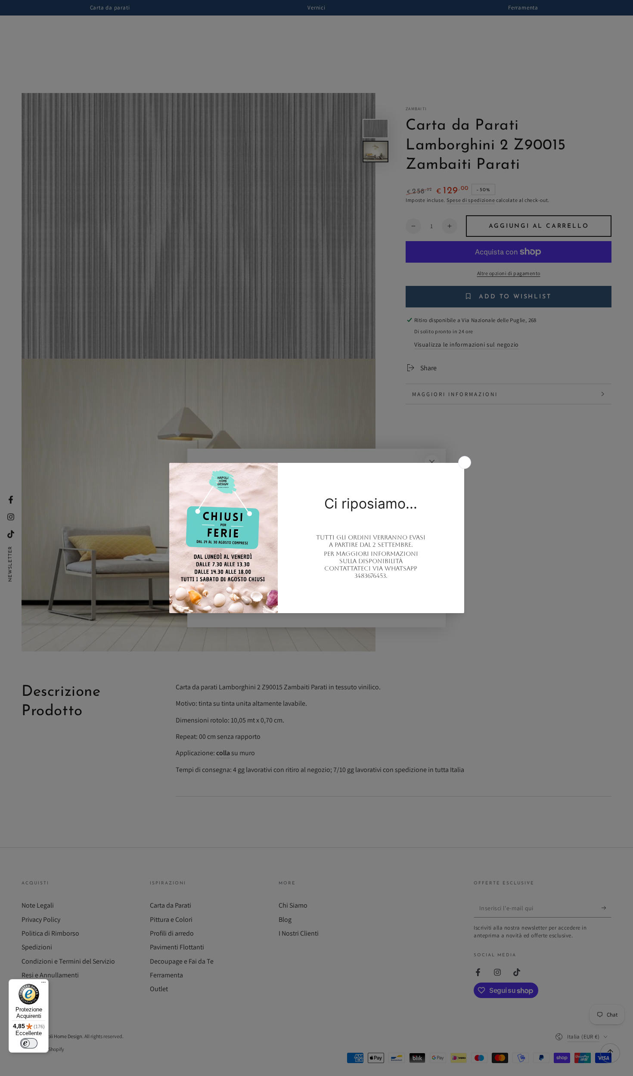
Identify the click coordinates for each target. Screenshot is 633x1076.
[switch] (28, 1043)
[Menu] (43, 984)
